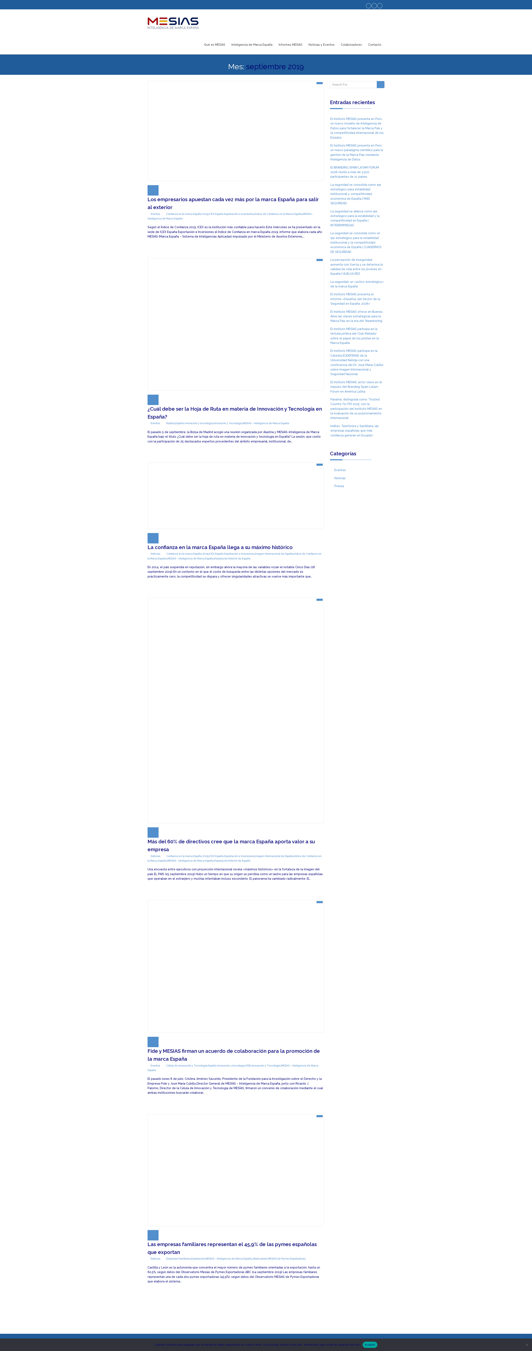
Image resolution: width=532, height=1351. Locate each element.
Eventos (155, 214)
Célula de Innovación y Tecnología (186, 1065)
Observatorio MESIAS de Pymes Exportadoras (278, 1258)
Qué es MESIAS (214, 44)
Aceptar (370, 1344)
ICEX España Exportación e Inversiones (231, 214)
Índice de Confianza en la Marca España (278, 214)
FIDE (248, 1065)
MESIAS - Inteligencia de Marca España (266, 423)
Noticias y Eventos (322, 44)
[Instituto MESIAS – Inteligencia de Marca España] (173, 23)
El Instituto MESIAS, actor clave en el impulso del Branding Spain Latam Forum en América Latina (356, 387)
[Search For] (380, 84)
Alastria (170, 423)
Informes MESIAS (290, 44)
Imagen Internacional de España (274, 553)
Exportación (198, 1258)
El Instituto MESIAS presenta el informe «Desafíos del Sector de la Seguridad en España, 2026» (355, 299)
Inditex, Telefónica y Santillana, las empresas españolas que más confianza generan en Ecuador (354, 430)
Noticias (155, 553)
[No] (527, 1345)
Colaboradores (351, 44)
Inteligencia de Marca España (252, 44)
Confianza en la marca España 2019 (187, 214)
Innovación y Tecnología (227, 423)
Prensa (339, 486)
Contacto (374, 44)
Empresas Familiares (178, 1258)
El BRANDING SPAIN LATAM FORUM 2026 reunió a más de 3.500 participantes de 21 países (354, 172)
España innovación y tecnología (194, 423)
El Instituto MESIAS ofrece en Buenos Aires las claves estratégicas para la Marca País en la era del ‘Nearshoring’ (356, 316)
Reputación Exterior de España (232, 558)
